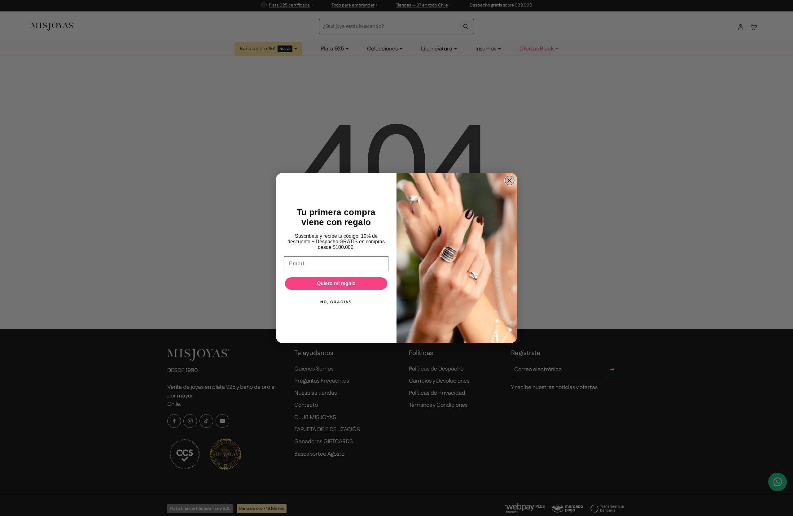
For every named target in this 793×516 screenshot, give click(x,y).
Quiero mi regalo (336, 283)
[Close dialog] (509, 180)
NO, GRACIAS (336, 302)
